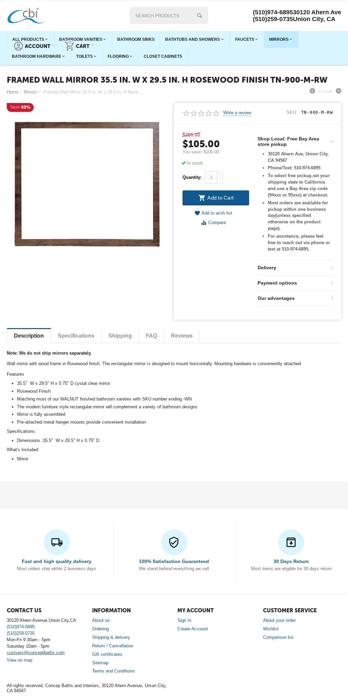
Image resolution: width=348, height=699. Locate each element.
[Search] (199, 15)
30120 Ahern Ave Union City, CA (317, 15)
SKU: (292, 112)
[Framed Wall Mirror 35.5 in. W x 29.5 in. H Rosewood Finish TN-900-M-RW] (86, 182)
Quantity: (192, 177)
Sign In (184, 620)
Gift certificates (107, 654)
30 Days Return (291, 561)
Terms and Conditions (113, 671)
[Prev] (312, 92)
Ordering (100, 628)
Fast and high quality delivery (56, 561)
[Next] (338, 92)
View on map (19, 660)
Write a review (237, 112)
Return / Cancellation (112, 645)
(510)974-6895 (273, 12)
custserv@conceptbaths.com (36, 652)
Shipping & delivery (111, 637)
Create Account (192, 628)
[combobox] (169, 15)
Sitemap (100, 662)
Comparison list (278, 637)
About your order (279, 620)
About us (101, 620)
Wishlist (271, 628)
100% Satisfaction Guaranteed (174, 561)
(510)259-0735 (273, 19)
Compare (217, 222)
